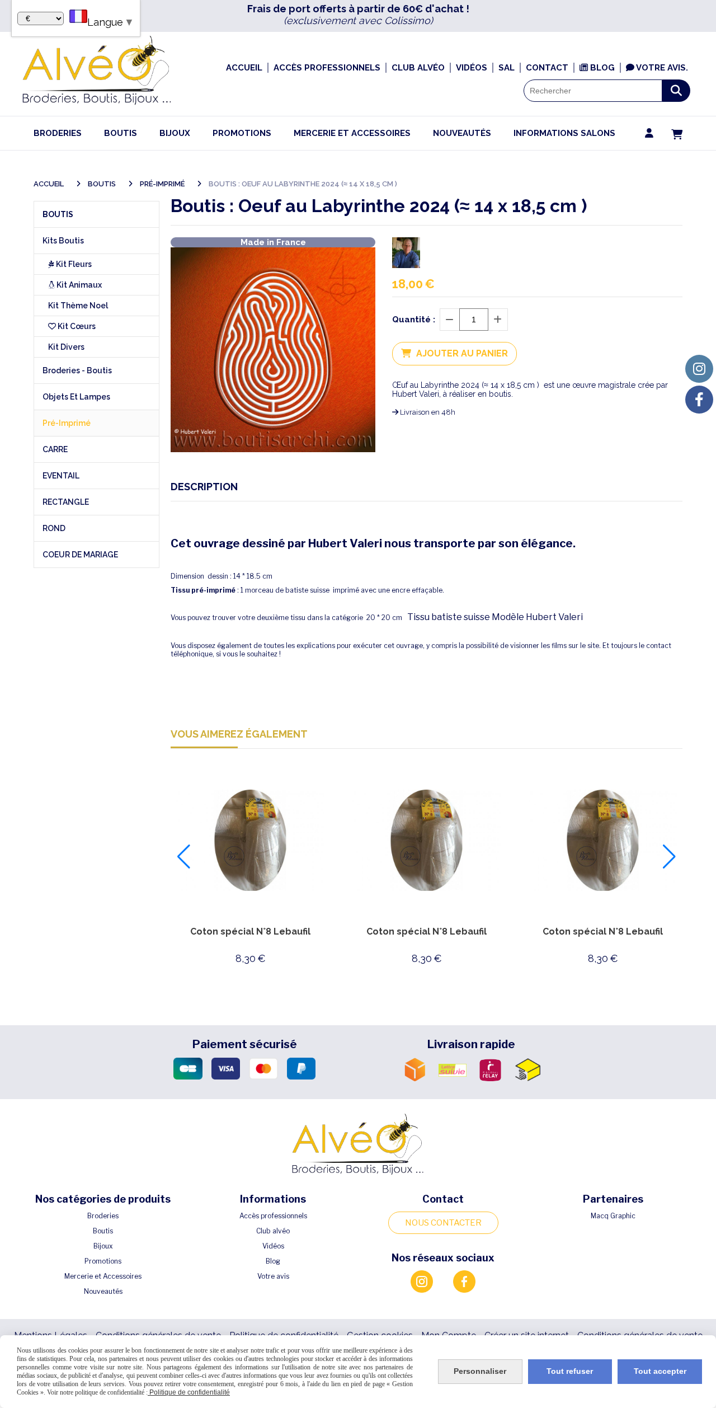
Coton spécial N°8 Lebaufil (250, 931)
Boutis (103, 1231)
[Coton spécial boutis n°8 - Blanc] (250, 840)
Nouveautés (103, 1291)
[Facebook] (699, 400)
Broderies (103, 1216)
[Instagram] (699, 369)
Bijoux (103, 1246)
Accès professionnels (273, 1216)
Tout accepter (660, 1371)
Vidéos (273, 1246)
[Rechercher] (676, 90)
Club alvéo (273, 1231)
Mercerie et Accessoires (103, 1276)
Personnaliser (480, 1371)
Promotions (102, 1261)
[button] (183, 856)
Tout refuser (570, 1371)
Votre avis (273, 1276)
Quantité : (413, 320)
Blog (273, 1261)
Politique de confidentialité (189, 1392)
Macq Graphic (613, 1216)
